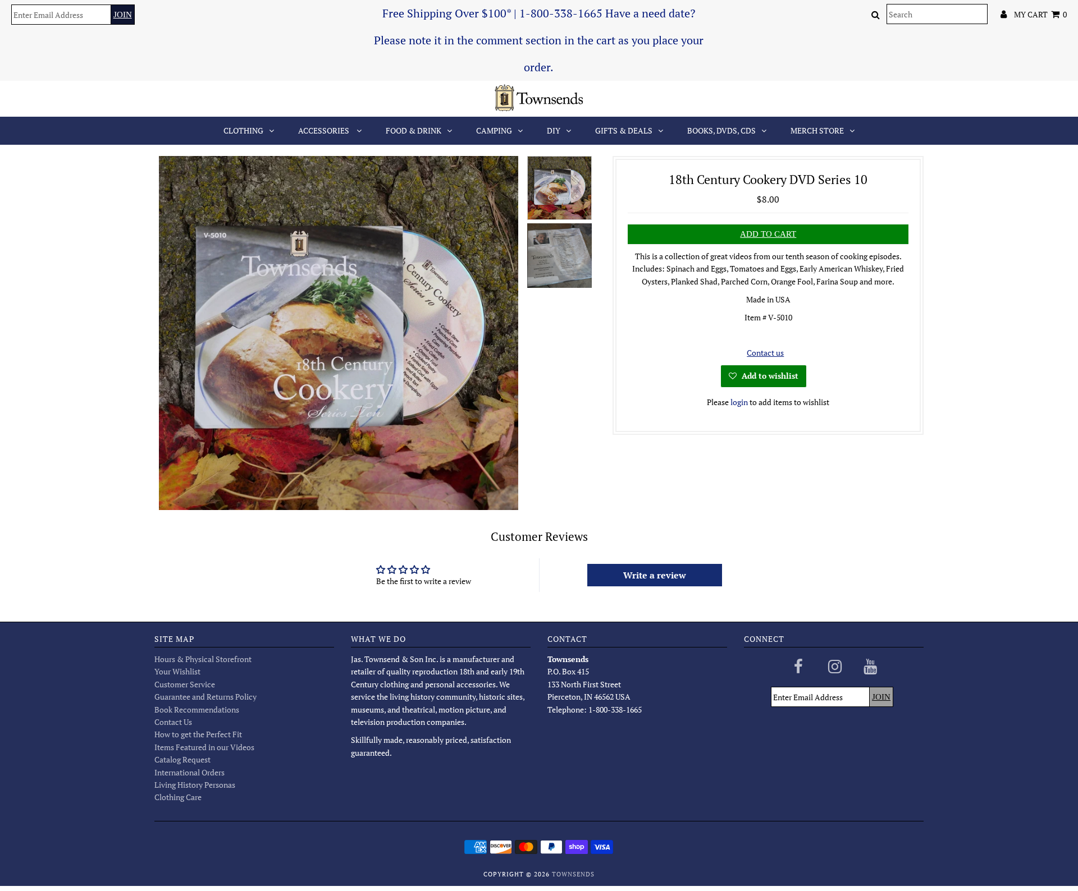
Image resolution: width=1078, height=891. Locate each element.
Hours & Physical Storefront (203, 659)
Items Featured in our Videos (204, 747)
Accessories (324, 130)
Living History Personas (194, 784)
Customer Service (184, 684)
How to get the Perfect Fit (198, 734)
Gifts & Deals (623, 130)
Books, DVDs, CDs (721, 130)
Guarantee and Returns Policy (205, 696)
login (739, 402)
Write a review (654, 575)
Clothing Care (178, 797)
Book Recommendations (196, 709)
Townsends (573, 874)
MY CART (1040, 14)
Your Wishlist (177, 671)
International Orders (189, 772)
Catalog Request (182, 759)
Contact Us (173, 722)
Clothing (243, 130)
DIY (553, 130)
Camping (494, 130)
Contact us (765, 352)
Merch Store (817, 130)
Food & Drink (413, 130)
